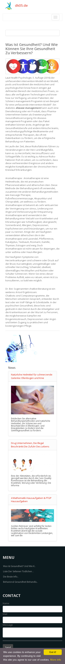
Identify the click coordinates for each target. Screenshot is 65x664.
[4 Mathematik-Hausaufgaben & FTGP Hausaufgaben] (32, 515)
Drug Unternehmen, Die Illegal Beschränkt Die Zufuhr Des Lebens (30, 444)
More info (55, 659)
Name (6, 603)
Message (8, 624)
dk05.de (21, 5)
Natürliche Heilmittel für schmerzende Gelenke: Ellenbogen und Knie (31, 376)
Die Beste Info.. (10, 576)
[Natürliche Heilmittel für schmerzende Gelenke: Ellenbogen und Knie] (32, 399)
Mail (5, 614)
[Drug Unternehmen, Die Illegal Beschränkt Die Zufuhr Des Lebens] (32, 462)
